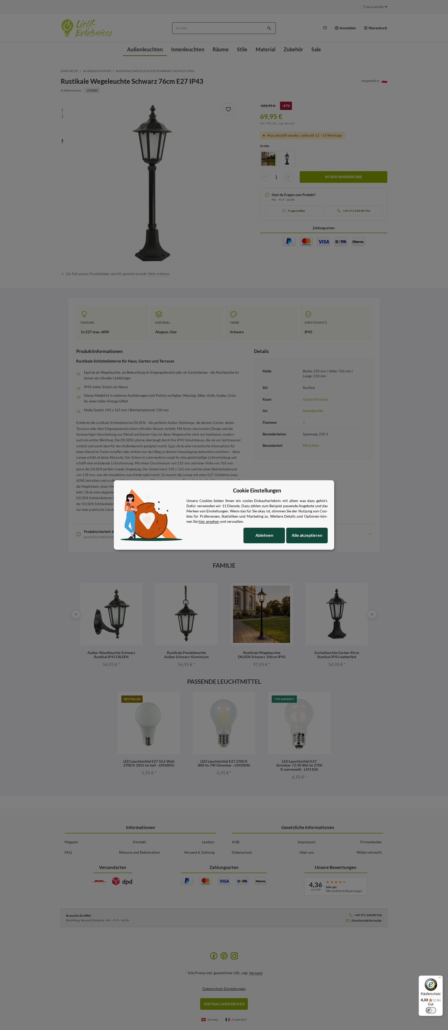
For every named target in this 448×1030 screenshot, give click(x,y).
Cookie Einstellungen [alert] (257, 490)
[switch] (431, 1010)
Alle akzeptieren (307, 535)
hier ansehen (209, 521)
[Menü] (440, 979)
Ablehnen (264, 535)
